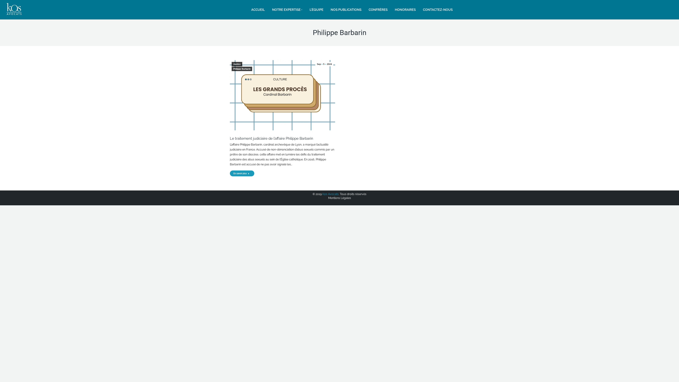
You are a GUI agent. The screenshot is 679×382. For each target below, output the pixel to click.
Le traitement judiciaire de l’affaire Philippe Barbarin (271, 138)
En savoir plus (240, 173)
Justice (237, 64)
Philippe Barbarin (242, 69)
